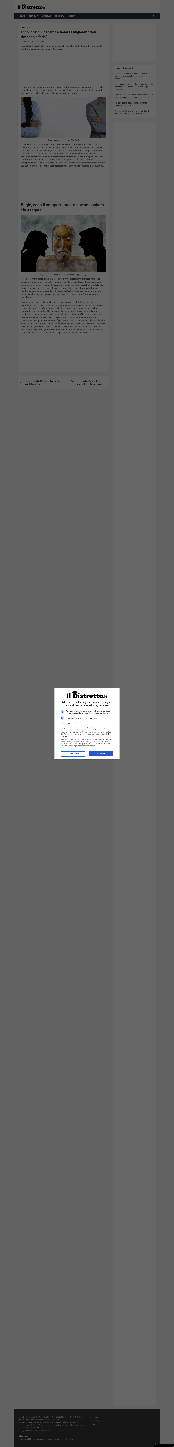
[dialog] (87, 723)
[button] (87, 723)
